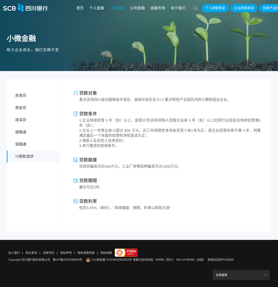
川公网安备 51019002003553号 (111, 259)
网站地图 (106, 252)
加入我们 (14, 252)
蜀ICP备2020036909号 (67, 259)
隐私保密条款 (86, 252)
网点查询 (31, 252)
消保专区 (48, 252)
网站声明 (66, 252)
